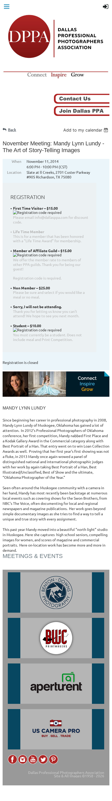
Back (12, 129)
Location (14, 172)
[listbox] (86, 130)
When (16, 161)
